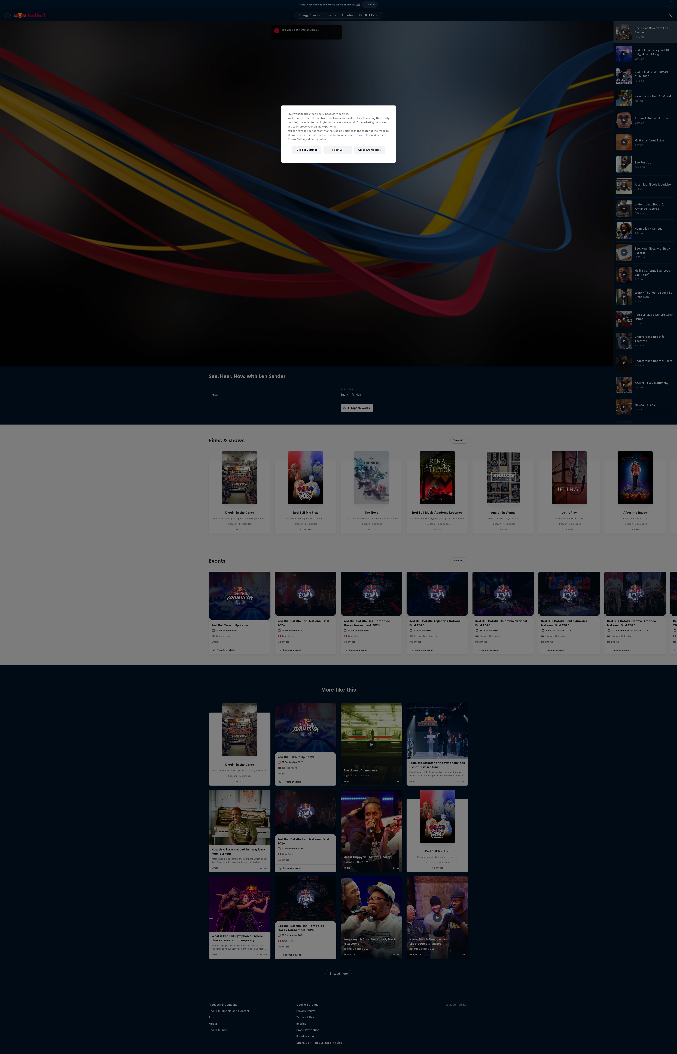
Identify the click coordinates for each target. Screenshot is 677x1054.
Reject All (337, 150)
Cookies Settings (307, 150)
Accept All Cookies (369, 150)
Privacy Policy (362, 135)
